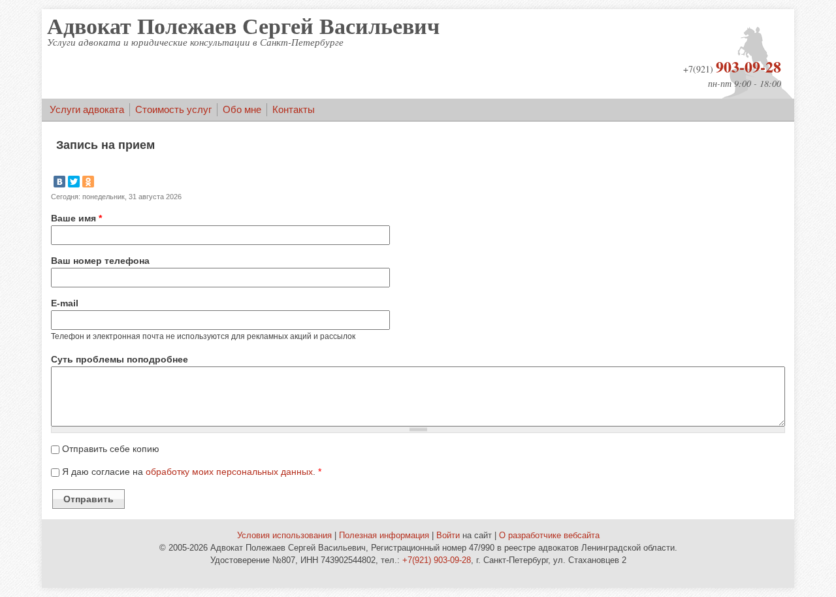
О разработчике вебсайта (549, 535)
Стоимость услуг (173, 109)
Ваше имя (76, 218)
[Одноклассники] (88, 181)
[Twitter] (74, 181)
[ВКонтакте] (59, 181)
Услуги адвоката (87, 109)
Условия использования (284, 535)
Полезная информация (384, 535)
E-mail (64, 303)
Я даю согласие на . (191, 471)
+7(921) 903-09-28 (436, 560)
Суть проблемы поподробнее (119, 359)
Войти (448, 535)
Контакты (293, 109)
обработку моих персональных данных (229, 471)
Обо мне (242, 109)
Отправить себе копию (110, 449)
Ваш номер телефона (100, 260)
